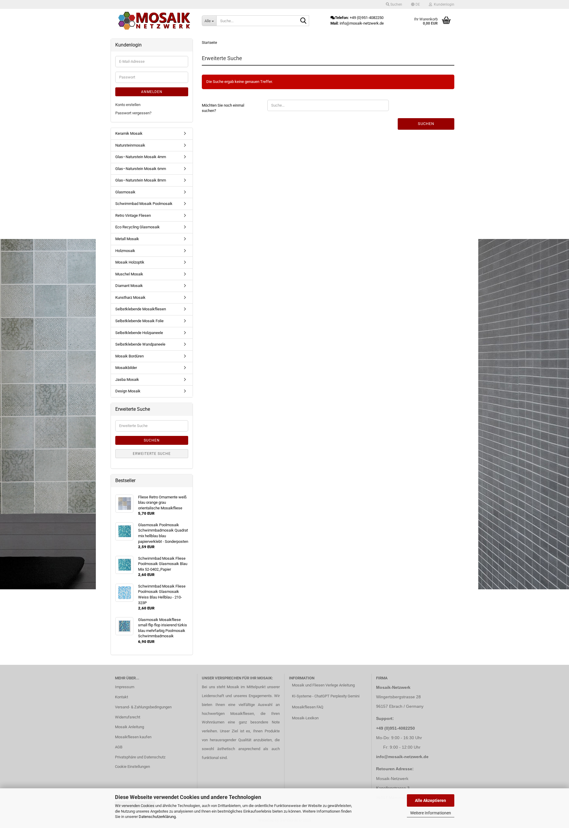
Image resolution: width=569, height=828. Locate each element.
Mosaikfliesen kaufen (133, 737)
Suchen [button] (395, 4)
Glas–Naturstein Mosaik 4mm (140, 157)
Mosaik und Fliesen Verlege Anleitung (323, 685)
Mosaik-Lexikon (305, 718)
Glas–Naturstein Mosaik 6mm (140, 168)
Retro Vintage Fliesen (133, 215)
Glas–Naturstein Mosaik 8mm (140, 180)
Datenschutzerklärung (157, 816)
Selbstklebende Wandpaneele (140, 344)
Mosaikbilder (126, 367)
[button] (415, 4)
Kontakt (121, 697)
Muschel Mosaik (129, 274)
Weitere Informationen (430, 813)
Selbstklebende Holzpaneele (139, 332)
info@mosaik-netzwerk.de (402, 756)
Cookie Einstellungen (132, 766)
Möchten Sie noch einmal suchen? (223, 108)
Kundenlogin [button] (443, 4)
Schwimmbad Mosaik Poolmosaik (143, 203)
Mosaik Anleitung (129, 727)
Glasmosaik (125, 192)
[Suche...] (303, 21)
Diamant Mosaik (129, 285)
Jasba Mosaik (127, 379)
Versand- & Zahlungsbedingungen (143, 707)
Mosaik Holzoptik (129, 262)
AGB (118, 747)
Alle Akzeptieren (430, 800)
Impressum (124, 687)
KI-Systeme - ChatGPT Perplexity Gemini (325, 696)
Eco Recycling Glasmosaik (137, 227)
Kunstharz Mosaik (130, 297)
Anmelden (151, 92)
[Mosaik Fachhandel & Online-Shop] (154, 21)
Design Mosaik (127, 391)
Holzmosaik (125, 250)
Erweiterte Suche (152, 454)
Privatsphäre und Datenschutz (140, 757)
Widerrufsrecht (127, 717)
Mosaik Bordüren (129, 356)
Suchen (426, 123)
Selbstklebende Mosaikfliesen (140, 309)
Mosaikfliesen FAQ (307, 707)
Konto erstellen (127, 104)
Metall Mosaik (127, 239)
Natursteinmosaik (130, 145)
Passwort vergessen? (133, 113)
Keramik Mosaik (129, 133)
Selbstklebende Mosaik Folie (139, 321)
